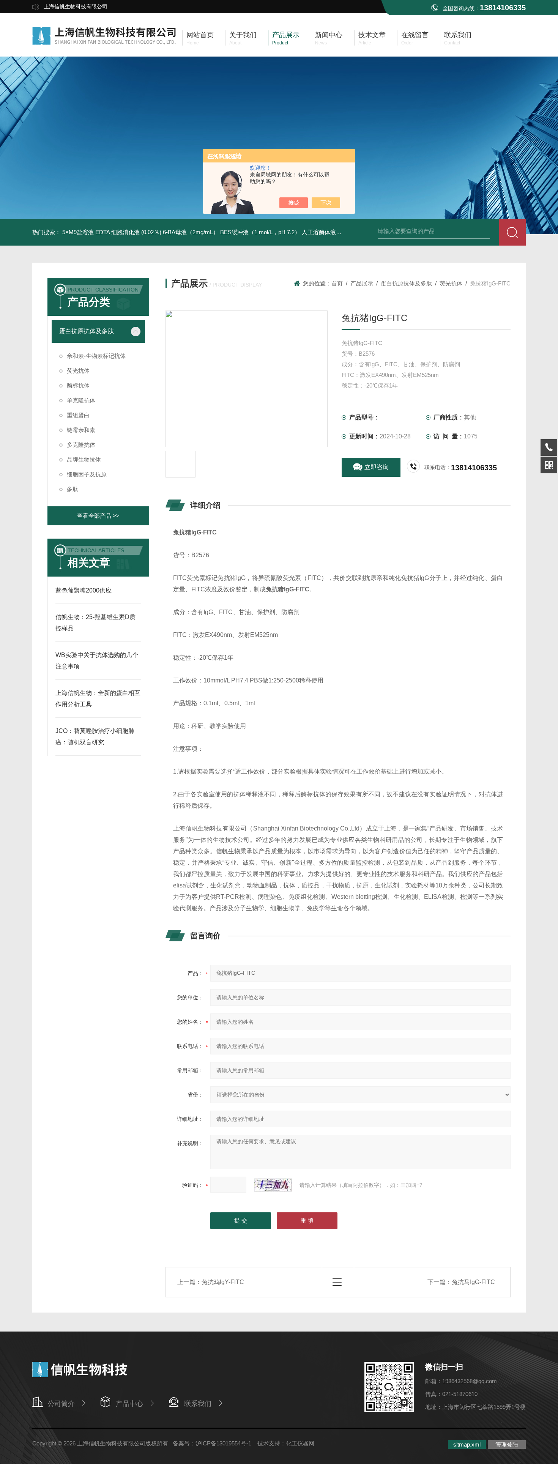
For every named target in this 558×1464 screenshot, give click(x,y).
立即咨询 (376, 467)
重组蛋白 (78, 415)
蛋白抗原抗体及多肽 (86, 331)
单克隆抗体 (81, 400)
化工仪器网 (300, 1443)
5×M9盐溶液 (78, 232)
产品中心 (129, 1403)
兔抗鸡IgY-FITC (223, 1282)
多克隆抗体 (81, 444)
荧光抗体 (78, 370)
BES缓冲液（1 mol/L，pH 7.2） (260, 232)
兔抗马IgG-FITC (473, 1282)
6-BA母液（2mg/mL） (191, 232)
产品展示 (361, 283)
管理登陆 (506, 1444)
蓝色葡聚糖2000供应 (83, 590)
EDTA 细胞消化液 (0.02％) (128, 232)
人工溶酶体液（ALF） (330, 232)
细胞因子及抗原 (87, 474)
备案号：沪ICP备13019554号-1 (213, 1443)
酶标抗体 (78, 385)
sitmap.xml (467, 1444)
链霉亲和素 (81, 430)
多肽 (72, 489)
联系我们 (197, 1403)
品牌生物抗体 (84, 459)
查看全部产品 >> (98, 515)
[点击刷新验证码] (273, 1185)
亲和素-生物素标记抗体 (96, 356)
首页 (337, 283)
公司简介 (61, 1403)
